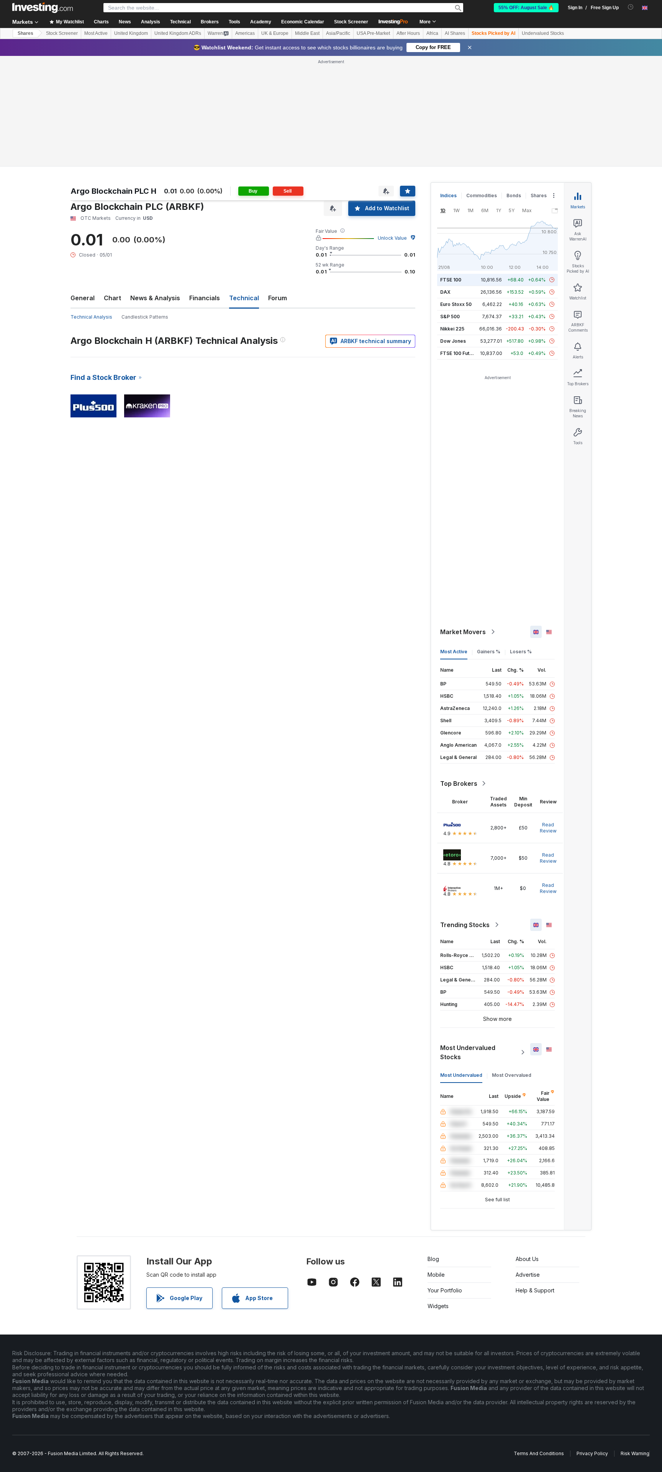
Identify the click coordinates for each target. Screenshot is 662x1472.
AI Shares (455, 33)
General (82, 298)
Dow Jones (453, 341)
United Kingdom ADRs (177, 33)
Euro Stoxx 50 (456, 304)
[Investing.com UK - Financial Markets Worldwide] (42, 7)
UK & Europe (274, 33)
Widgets (438, 1306)
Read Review (548, 828)
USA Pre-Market (373, 33)
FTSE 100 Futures (460, 353)
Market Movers (463, 632)
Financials (204, 298)
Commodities (481, 195)
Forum (277, 298)
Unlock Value (392, 238)
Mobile (436, 1274)
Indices (448, 195)
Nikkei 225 (452, 329)
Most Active (96, 33)
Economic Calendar (302, 22)
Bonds (513, 195)
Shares (25, 33)
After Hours (408, 33)
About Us (527, 1259)
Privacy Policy (592, 1453)
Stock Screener (351, 22)
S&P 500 (450, 316)
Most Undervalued (461, 1075)
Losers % (521, 651)
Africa (432, 33)
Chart (112, 298)
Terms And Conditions (539, 1453)
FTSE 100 (450, 280)
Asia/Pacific (338, 33)
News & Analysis (155, 298)
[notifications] (630, 7)
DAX (445, 292)
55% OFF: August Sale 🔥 (526, 7)
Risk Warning (635, 1453)
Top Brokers (458, 783)
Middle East (307, 33)
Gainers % (488, 651)
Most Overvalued (511, 1075)
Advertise (528, 1274)
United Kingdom (131, 33)
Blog (433, 1259)
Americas (245, 33)
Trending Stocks (465, 925)
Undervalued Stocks (543, 33)
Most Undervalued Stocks (467, 1052)
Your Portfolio (445, 1290)
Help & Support (535, 1290)
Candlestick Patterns (144, 317)
